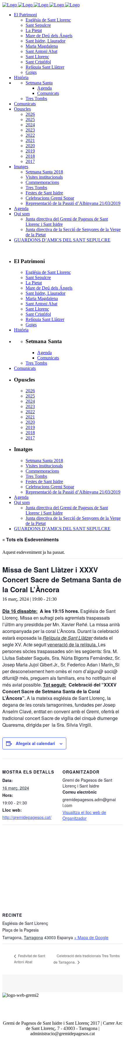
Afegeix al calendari (35, 743)
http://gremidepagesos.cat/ (26, 817)
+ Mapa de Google (91, 937)
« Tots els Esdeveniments (30, 539)
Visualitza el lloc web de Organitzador (84, 815)
